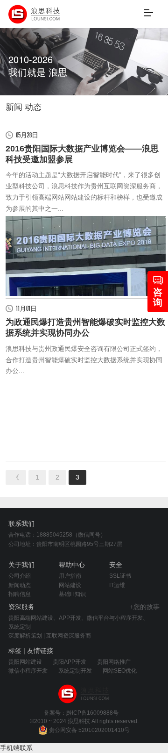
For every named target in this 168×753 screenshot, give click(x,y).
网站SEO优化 (120, 670)
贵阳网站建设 (25, 662)
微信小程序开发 (28, 670)
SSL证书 (120, 576)
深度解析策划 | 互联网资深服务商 (49, 635)
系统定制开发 (75, 670)
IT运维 (117, 585)
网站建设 (70, 585)
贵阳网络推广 (114, 662)
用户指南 (70, 576)
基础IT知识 (72, 594)
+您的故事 (145, 606)
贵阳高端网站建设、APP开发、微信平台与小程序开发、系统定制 (78, 622)
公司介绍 (19, 576)
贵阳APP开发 (69, 662)
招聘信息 (19, 594)
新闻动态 (19, 585)
